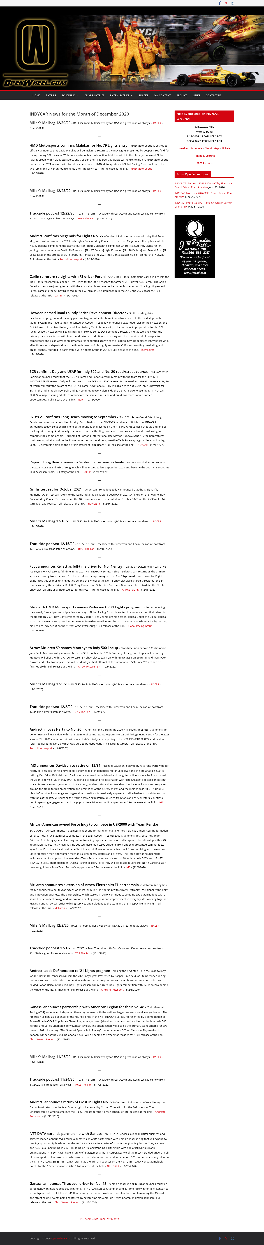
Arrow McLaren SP (89, 666)
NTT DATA (113, 1166)
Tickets (226, 148)
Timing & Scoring (204, 155)
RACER (157, 123)
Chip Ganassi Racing (42, 1039)
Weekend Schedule (190, 148)
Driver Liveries (94, 95)
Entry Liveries (119, 95)
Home (36, 95)
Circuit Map (212, 148)
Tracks (143, 95)
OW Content (162, 95)
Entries (51, 95)
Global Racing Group (140, 626)
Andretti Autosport (71, 259)
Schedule (68, 95)
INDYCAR (142, 445)
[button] (77, 95)
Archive (182, 95)
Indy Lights (147, 349)
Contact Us (213, 95)
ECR (80, 399)
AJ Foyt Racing (130, 589)
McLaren (60, 908)
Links (196, 95)
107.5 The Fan (86, 218)
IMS (161, 802)
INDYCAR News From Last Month (99, 1219)
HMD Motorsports (141, 168)
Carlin (58, 295)
